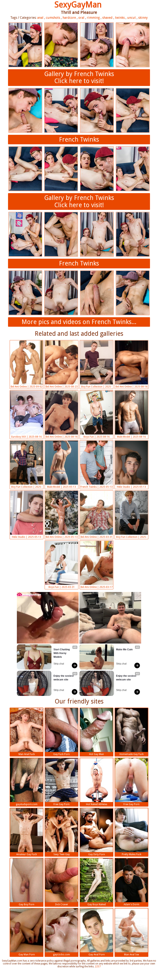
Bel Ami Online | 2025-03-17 (97, 587)
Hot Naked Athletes (96, 804)
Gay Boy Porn (26, 904)
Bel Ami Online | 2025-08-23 (62, 386)
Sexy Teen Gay (61, 854)
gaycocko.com (61, 954)
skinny (143, 18)
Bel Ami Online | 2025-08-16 (132, 386)
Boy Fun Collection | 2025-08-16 (96, 387)
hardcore (69, 18)
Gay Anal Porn (96, 954)
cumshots (53, 18)
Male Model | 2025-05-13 (61, 486)
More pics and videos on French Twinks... (79, 321)
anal (40, 18)
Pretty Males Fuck (131, 854)
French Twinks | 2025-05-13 (96, 486)
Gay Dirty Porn (96, 854)
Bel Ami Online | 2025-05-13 (62, 537)
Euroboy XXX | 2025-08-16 (26, 436)
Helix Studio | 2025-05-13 (131, 486)
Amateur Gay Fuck (26, 854)
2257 (98, 966)
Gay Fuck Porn (61, 754)
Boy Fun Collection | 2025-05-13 (26, 487)
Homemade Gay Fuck (132, 754)
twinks (120, 18)
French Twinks (79, 139)
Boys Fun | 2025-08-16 (97, 436)
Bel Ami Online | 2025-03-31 (97, 537)
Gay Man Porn (27, 954)
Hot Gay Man (96, 754)
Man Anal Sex (131, 954)
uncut (131, 18)
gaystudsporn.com (26, 804)
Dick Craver (61, 904)
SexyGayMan (78, 4)
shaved (107, 18)
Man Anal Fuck (27, 754)
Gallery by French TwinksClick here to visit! (79, 77)
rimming (93, 18)
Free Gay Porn (61, 804)
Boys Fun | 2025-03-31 (62, 587)
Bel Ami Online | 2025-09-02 (27, 386)
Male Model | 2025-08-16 (131, 436)
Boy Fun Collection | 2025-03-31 (131, 537)
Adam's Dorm (131, 904)
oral (81, 18)
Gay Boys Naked (96, 904)
